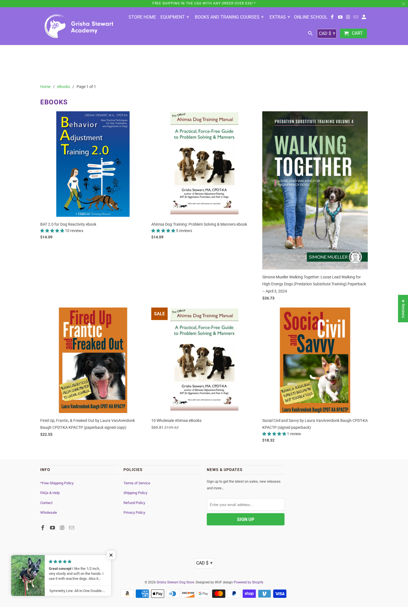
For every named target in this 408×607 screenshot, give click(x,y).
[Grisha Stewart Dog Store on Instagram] (348, 18)
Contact (46, 503)
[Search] (310, 34)
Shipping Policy (135, 493)
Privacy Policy (134, 512)
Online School (311, 17)
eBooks (63, 86)
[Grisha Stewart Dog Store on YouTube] (340, 18)
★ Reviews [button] (403, 308)
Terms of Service (137, 483)
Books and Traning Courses (229, 17)
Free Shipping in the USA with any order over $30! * (204, 3)
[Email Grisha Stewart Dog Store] (356, 18)
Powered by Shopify (248, 582)
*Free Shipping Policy (57, 483)
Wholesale (48, 512)
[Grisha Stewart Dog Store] (79, 26)
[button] (52, 230)
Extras (280, 17)
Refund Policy (134, 503)
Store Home (142, 17)
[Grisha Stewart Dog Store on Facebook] (332, 18)
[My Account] (364, 18)
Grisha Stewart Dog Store (175, 582)
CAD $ (327, 33)
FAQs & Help (50, 493)
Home (45, 86)
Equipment (174, 17)
